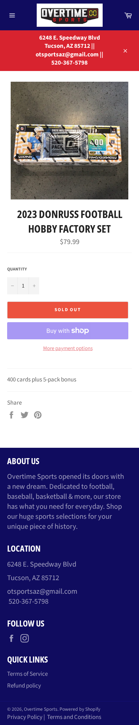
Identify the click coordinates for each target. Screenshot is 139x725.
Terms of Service (27, 674)
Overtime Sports (40, 709)
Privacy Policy (24, 717)
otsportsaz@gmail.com (42, 591)
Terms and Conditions (74, 717)
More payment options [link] (68, 348)
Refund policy (24, 685)
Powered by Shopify (80, 709)
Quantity (17, 269)
